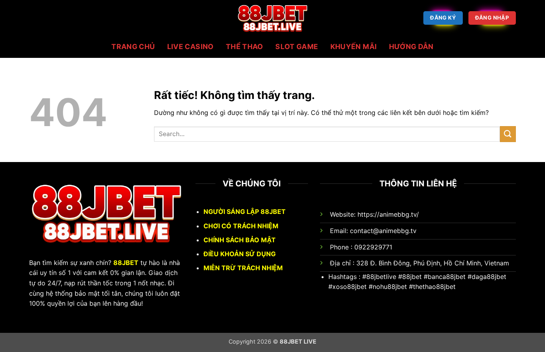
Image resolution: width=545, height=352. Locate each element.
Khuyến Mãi (353, 47)
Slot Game (296, 47)
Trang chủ (133, 47)
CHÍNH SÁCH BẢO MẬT (239, 240)
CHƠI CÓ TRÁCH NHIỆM (240, 226)
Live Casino (190, 47)
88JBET (125, 263)
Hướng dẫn (411, 47)
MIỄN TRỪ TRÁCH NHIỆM (243, 268)
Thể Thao (244, 47)
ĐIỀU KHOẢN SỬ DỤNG (239, 254)
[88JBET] (272, 18)
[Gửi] (508, 134)
